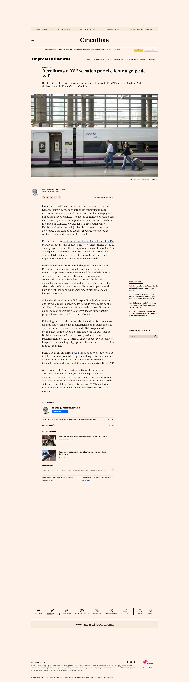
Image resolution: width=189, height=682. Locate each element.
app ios (140, 613)
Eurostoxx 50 (110, 29)
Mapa (91, 677)
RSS (95, 677)
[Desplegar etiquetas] (112, 469)
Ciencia (62, 470)
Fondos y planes (88, 50)
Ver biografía (57, 411)
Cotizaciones (78, 50)
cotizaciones (125, 613)
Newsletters (100, 677)
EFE (59, 457)
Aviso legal (40, 677)
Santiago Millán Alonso (53, 189)
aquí (88, 480)
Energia (110, 60)
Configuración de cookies (61, 677)
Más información (47, 480)
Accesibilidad (85, 677)
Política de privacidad (75, 677)
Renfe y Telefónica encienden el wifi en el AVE (83, 437)
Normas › (111, 425)
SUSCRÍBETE (138, 50)
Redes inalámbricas (96, 470)
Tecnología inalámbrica (80, 470)
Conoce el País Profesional (94, 624)
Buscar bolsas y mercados (139, 330)
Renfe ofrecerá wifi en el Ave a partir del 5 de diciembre (82, 453)
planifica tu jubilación (82, 613)
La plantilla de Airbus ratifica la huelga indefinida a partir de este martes (143, 288)
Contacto (34, 677)
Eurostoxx (138, 341)
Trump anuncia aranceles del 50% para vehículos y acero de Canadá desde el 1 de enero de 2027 (143, 314)
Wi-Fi (52, 470)
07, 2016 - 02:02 (54, 191)
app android (150, 613)
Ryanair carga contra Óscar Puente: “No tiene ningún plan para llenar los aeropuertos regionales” (142, 296)
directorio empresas (111, 613)
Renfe (69, 470)
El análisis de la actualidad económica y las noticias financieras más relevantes (70, 419)
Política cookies (48, 677)
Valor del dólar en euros (138, 29)
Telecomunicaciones (99, 60)
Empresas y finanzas (51, 50)
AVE (57, 470)
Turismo (142, 60)
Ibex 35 (38, 29)
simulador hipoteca (53, 613)
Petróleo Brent (84, 29)
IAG (105, 470)
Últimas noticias (100, 50)
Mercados (62, 50)
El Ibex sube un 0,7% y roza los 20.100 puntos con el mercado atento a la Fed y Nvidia (143, 305)
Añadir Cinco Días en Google (105, 197)
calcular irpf (38, 613)
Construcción (118, 60)
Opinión (109, 50)
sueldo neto (67, 613)
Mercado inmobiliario (131, 60)
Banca (89, 60)
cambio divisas (97, 613)
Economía (69, 50)
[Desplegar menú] (32, 40)
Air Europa (80, 352)
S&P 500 (60, 29)
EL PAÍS (116, 49)
